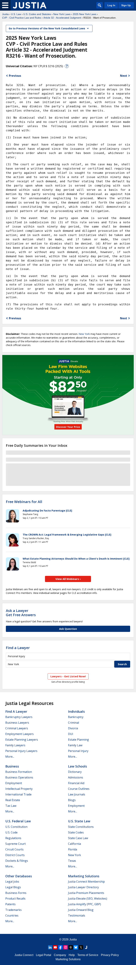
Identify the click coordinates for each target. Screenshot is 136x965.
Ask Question (68, 628)
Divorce (73, 728)
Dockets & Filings (16, 861)
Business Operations (19, 777)
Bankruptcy (75, 717)
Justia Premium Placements (86, 893)
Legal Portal (43, 955)
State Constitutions (81, 827)
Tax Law (10, 806)
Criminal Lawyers (16, 728)
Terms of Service (87, 955)
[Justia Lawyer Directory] (86, 947)
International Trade (18, 794)
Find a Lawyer (18, 647)
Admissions (75, 777)
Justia (5, 14)
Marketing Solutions (83, 876)
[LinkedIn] (50, 947)
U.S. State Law (79, 821)
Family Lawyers (15, 745)
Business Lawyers (17, 723)
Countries (11, 915)
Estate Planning (78, 740)
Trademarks (13, 910)
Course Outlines (78, 789)
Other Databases (18, 876)
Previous (15, 76)
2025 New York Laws (84, 14)
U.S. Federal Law (18, 821)
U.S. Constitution (16, 827)
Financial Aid (76, 783)
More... (9, 756)
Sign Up (126, 5)
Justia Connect (24, 955)
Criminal (73, 723)
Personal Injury (78, 751)
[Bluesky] (76, 947)
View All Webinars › (68, 579)
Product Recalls (15, 898)
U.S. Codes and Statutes (37, 14)
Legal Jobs (12, 881)
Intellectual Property (19, 789)
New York (84, 334)
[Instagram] (65, 947)
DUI (70, 734)
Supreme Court (15, 844)
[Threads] (71, 947)
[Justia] (29, 5)
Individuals (76, 711)
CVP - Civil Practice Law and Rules (21, 17)
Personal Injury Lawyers (21, 751)
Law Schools (77, 766)
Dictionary (75, 772)
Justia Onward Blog (81, 910)
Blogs (72, 800)
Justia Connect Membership (86, 881)
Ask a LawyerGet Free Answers (21, 612)
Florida (72, 849)
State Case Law (78, 838)
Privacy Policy (110, 955)
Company (60, 955)
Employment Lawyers (19, 734)
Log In (111, 5)
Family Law (75, 745)
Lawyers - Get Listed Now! (68, 676)
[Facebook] (60, 947)
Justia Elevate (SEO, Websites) (87, 898)
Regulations (13, 838)
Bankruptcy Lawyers (18, 717)
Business (12, 766)
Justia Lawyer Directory (83, 887)
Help (72, 955)
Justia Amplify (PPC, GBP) (84, 904)
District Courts (15, 855)
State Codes (76, 832)
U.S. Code (11, 832)
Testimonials (76, 915)
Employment (13, 783)
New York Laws (61, 14)
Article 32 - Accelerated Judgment (62, 17)
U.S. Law (16, 14)
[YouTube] (55, 947)
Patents (10, 904)
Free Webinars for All (24, 502)
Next (123, 76)
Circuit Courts (14, 849)
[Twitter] (81, 947)
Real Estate (12, 800)
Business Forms (15, 893)
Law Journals (76, 794)
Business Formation (18, 772)
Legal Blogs (13, 887)
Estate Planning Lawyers (21, 740)
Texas (72, 861)
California (74, 844)
